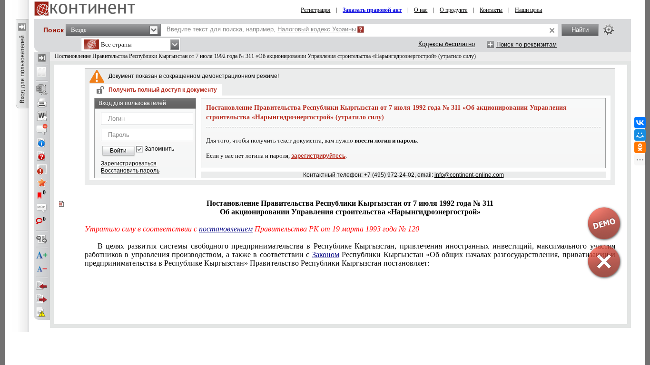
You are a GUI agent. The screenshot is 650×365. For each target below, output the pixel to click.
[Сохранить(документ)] (42, 89)
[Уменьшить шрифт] (42, 269)
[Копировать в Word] (42, 116)
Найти (580, 29)
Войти (118, 150)
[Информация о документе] (42, 142)
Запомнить (159, 149)
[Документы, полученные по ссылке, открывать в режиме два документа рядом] (42, 72)
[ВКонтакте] (640, 122)
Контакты (491, 10)
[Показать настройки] (608, 29)
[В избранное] (42, 182)
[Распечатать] (42, 102)
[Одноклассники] (640, 147)
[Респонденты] (42, 299)
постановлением (226, 229)
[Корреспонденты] (42, 285)
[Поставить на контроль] (42, 169)
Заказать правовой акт (372, 10)
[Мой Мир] (640, 135)
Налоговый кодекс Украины (316, 29)
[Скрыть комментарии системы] (42, 129)
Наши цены (528, 10)
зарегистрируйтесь (318, 156)
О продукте (453, 10)
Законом (325, 254)
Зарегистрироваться (129, 163)
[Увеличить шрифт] (42, 255)
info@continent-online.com (469, 175)
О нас (420, 10)
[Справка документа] (42, 156)
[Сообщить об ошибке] (42, 312)
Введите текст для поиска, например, (261, 29)
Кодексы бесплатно (446, 44)
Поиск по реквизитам (526, 44)
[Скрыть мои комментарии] (42, 209)
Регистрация (315, 10)
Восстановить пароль (130, 170)
